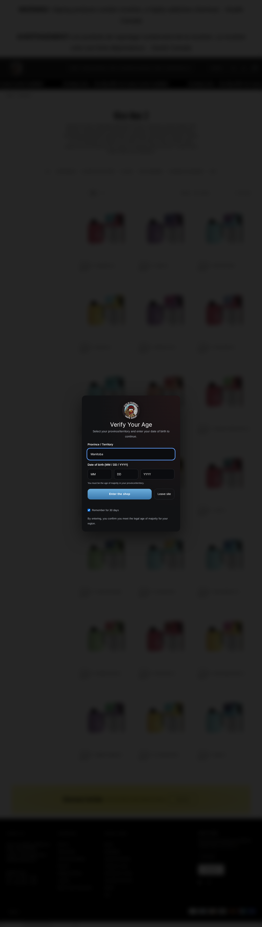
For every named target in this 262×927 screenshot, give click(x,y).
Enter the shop (119, 494)
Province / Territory (100, 444)
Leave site (164, 494)
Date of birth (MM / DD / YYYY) (108, 464)
